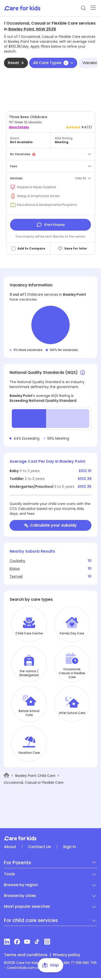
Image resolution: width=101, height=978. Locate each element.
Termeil (16, 576)
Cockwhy (17, 560)
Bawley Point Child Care (35, 775)
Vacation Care (29, 753)
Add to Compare (31, 249)
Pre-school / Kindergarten (29, 673)
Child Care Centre (29, 633)
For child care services (31, 920)
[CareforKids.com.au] (50, 838)
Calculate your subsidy (53, 525)
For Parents (17, 862)
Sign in (69, 846)
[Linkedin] (7, 942)
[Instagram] (47, 942)
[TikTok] (37, 942)
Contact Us (39, 846)
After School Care (72, 713)
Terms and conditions (26, 954)
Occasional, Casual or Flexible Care (72, 673)
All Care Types (49, 63)
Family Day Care (72, 633)
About (10, 846)
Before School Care (29, 713)
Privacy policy (66, 954)
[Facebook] (17, 942)
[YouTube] (27, 942)
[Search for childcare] (83, 8)
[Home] (6, 775)
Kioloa (15, 568)
